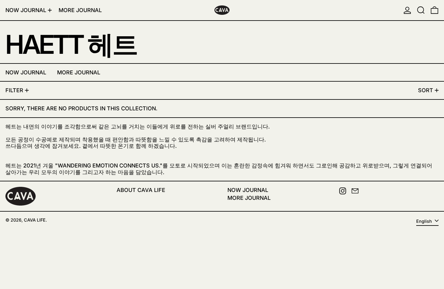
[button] (421, 10)
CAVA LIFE (35, 219)
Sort (425, 90)
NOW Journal (247, 190)
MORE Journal (249, 198)
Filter (14, 90)
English (424, 221)
